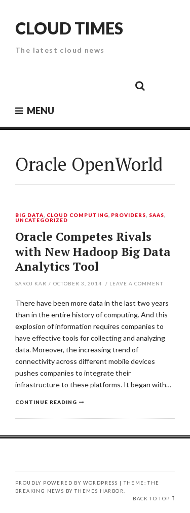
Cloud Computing (77, 215)
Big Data (29, 215)
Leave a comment (136, 283)
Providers (128, 215)
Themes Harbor (99, 491)
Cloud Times (69, 28)
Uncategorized (41, 220)
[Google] (49, 85)
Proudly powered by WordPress (66, 483)
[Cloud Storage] (26, 85)
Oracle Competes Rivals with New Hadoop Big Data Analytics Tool (93, 252)
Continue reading (46, 402)
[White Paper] (117, 85)
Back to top (151, 498)
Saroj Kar (31, 283)
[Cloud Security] (94, 85)
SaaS (156, 215)
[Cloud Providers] (71, 85)
